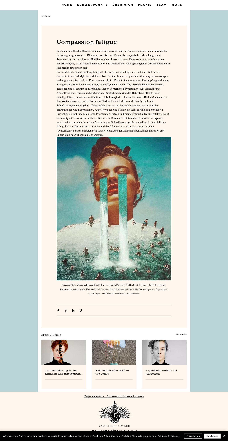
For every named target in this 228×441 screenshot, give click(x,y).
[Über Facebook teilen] (58, 310)
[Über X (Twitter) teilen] (65, 310)
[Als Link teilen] (80, 310)
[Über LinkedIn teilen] (73, 310)
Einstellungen (193, 436)
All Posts (45, 16)
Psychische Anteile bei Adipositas (161, 372)
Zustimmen (212, 436)
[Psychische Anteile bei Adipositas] (164, 352)
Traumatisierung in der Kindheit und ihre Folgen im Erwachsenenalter (62, 372)
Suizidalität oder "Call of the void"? (112, 372)
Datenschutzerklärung (168, 436)
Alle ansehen (181, 334)
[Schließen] (224, 436)
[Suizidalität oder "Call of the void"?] (114, 352)
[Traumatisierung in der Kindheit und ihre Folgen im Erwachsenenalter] (63, 352)
